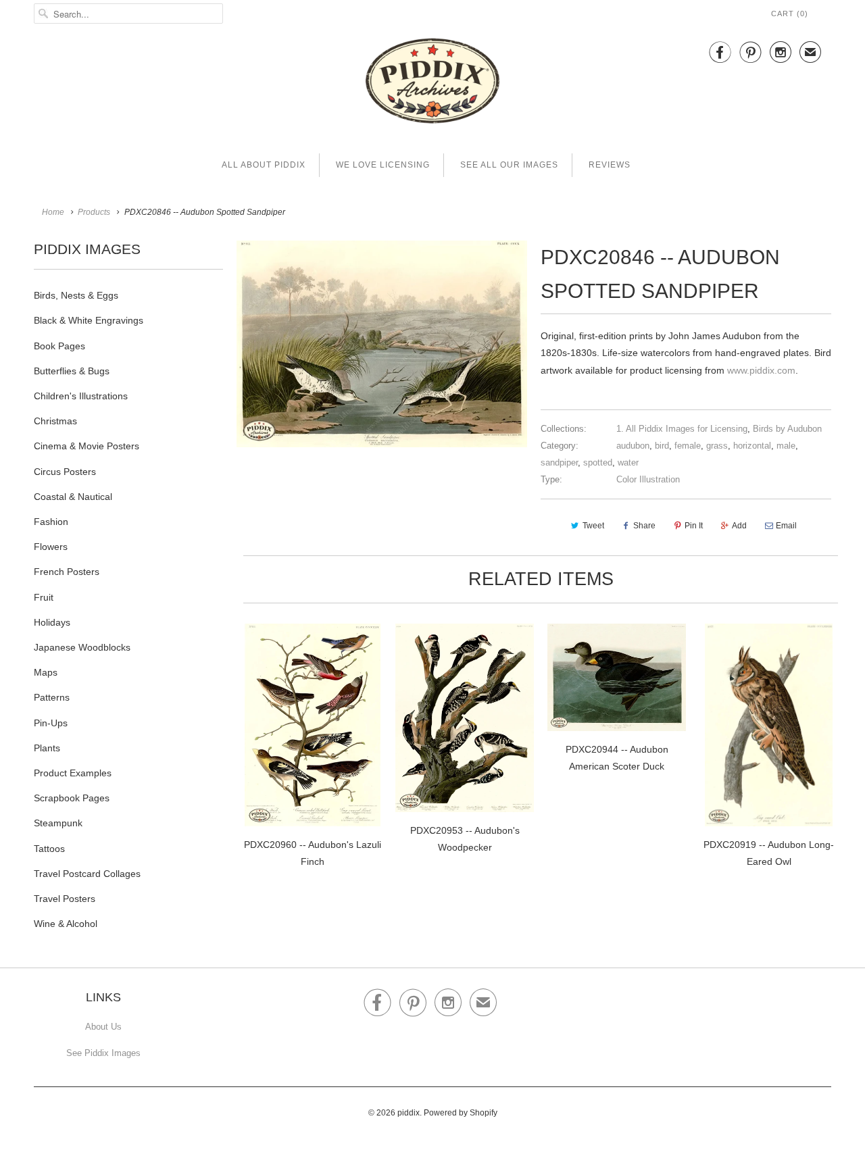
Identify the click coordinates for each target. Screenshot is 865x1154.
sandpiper (559, 462)
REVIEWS (610, 165)
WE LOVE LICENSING (383, 165)
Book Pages (59, 346)
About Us (103, 1027)
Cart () (789, 13)
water (628, 462)
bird (662, 446)
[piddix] (432, 83)
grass (717, 446)
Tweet (593, 525)
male (785, 446)
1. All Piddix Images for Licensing (681, 429)
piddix (408, 1113)
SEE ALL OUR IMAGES (509, 165)
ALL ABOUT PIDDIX (263, 165)
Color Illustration (648, 479)
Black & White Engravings (88, 320)
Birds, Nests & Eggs (76, 295)
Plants (47, 748)
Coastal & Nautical (73, 496)
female (687, 446)
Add (739, 525)
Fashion (51, 521)
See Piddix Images (103, 1053)
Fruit (43, 597)
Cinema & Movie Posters (86, 446)
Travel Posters (64, 898)
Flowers (51, 546)
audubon (632, 446)
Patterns (52, 697)
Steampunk (58, 823)
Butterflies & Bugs (71, 371)
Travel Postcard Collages (87, 873)
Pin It (694, 525)
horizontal (752, 446)
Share (644, 525)
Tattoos (49, 848)
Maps (45, 672)
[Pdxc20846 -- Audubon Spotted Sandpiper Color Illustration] (382, 344)
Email (786, 525)
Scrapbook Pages (71, 798)
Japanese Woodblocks (82, 647)
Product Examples (73, 773)
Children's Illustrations (81, 396)
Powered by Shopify (460, 1113)
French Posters (66, 571)
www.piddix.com (761, 370)
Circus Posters (65, 471)
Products (94, 212)
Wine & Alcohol (65, 923)
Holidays (52, 622)
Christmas (55, 421)
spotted (597, 462)
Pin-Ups (51, 723)
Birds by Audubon (787, 429)
